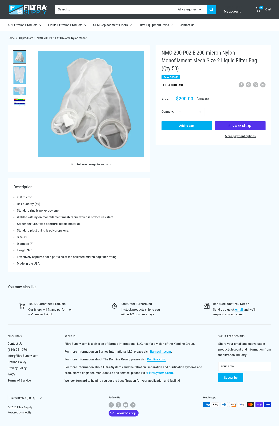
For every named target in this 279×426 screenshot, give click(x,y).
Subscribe (231, 377)
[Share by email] (263, 84)
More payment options (240, 136)
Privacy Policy (17, 368)
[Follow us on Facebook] (111, 405)
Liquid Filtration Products (65, 25)
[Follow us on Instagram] (118, 405)
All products (26, 38)
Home (11, 38)
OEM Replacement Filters (110, 25)
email (239, 309)
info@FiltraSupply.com (23, 356)
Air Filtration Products (22, 25)
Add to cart (186, 126)
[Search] (211, 9)
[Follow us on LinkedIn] (133, 405)
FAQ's (11, 374)
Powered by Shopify (19, 412)
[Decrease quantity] (180, 112)
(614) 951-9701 (18, 349)
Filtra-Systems (172, 84)
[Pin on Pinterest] (248, 84)
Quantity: (168, 111)
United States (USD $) (22, 398)
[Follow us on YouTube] (125, 405)
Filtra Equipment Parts (154, 25)
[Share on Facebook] (241, 84)
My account (232, 11)
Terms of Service (19, 380)
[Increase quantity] (200, 112)
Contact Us (187, 25)
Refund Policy (17, 362)
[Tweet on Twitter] (255, 84)
